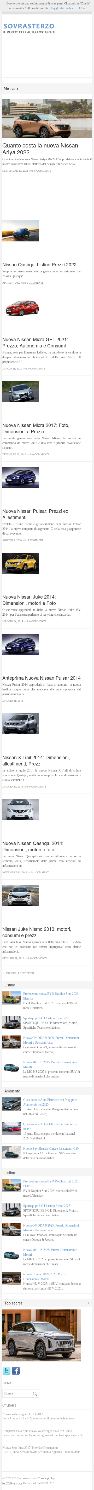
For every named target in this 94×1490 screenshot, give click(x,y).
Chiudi (83, 8)
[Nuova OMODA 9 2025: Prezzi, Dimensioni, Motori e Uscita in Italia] (11, 1042)
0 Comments (42, 170)
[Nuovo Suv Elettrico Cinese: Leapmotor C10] (11, 1152)
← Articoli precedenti (18, 973)
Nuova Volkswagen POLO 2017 (22, 1414)
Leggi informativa (62, 8)
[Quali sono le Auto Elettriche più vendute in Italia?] (11, 1128)
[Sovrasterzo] (47, 28)
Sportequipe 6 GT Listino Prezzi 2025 (46, 1018)
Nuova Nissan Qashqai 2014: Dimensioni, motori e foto (32, 846)
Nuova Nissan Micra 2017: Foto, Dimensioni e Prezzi (35, 428)
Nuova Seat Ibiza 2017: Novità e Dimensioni (30, 1448)
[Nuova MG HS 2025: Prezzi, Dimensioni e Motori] (11, 1066)
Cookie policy (46, 1478)
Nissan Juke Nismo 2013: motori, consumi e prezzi (36, 931)
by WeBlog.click (12, 1482)
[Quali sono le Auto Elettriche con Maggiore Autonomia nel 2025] (11, 1104)
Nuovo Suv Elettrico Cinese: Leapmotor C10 (51, 1148)
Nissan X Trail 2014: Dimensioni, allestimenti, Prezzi (36, 760)
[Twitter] (6, 1371)
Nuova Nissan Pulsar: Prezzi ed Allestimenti (35, 513)
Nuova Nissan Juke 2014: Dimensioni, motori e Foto (29, 599)
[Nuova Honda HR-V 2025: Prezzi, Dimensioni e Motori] (11, 1278)
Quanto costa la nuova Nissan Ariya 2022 (40, 148)
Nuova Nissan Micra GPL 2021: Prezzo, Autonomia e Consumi (35, 342)
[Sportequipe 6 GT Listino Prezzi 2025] (11, 1022)
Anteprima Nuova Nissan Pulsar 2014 (41, 677)
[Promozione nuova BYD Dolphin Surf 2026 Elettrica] (11, 998)
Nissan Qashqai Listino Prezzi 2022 (39, 264)
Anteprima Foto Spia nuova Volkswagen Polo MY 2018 (37, 1431)
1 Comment (35, 540)
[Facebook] (15, 1371)
